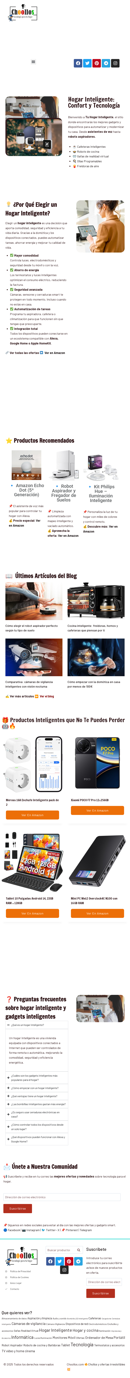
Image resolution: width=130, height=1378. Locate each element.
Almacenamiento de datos (14, 1318)
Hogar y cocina (86, 1330)
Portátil (119, 1337)
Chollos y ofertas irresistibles (106, 1364)
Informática (22, 1337)
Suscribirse (17, 1208)
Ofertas (80, 1337)
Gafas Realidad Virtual (26, 1330)
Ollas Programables (89, 161)
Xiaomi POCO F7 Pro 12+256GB (90, 800)
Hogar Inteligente (55, 1330)
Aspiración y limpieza (39, 1318)
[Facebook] (78, 63)
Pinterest (72, 1230)
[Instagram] (115, 63)
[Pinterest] (96, 63)
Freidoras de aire (88, 166)
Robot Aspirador (12, 1345)
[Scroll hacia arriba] (126, 1359)
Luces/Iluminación (43, 1338)
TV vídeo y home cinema (18, 1351)
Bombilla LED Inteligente (77, 1318)
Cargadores (106, 1318)
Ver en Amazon (68, 535)
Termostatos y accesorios (109, 1345)
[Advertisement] (86, 27)
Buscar (80, 1250)
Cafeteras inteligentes (91, 146)
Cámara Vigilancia (55, 1324)
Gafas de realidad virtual (93, 156)
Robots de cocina (87, 151)
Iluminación (105, 1330)
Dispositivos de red (77, 1323)
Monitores (60, 1337)
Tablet (65, 1345)
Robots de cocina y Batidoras (41, 1345)
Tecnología (82, 1344)
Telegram (86, 1230)
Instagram (33, 1230)
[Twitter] (87, 63)
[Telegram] (106, 63)
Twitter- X (52, 1230)
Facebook (14, 1230)
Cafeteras (95, 1318)
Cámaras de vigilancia (29, 1323)
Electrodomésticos (98, 1324)
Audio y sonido (60, 1318)
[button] (33, 62)
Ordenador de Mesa (99, 1337)
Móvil (71, 1337)
